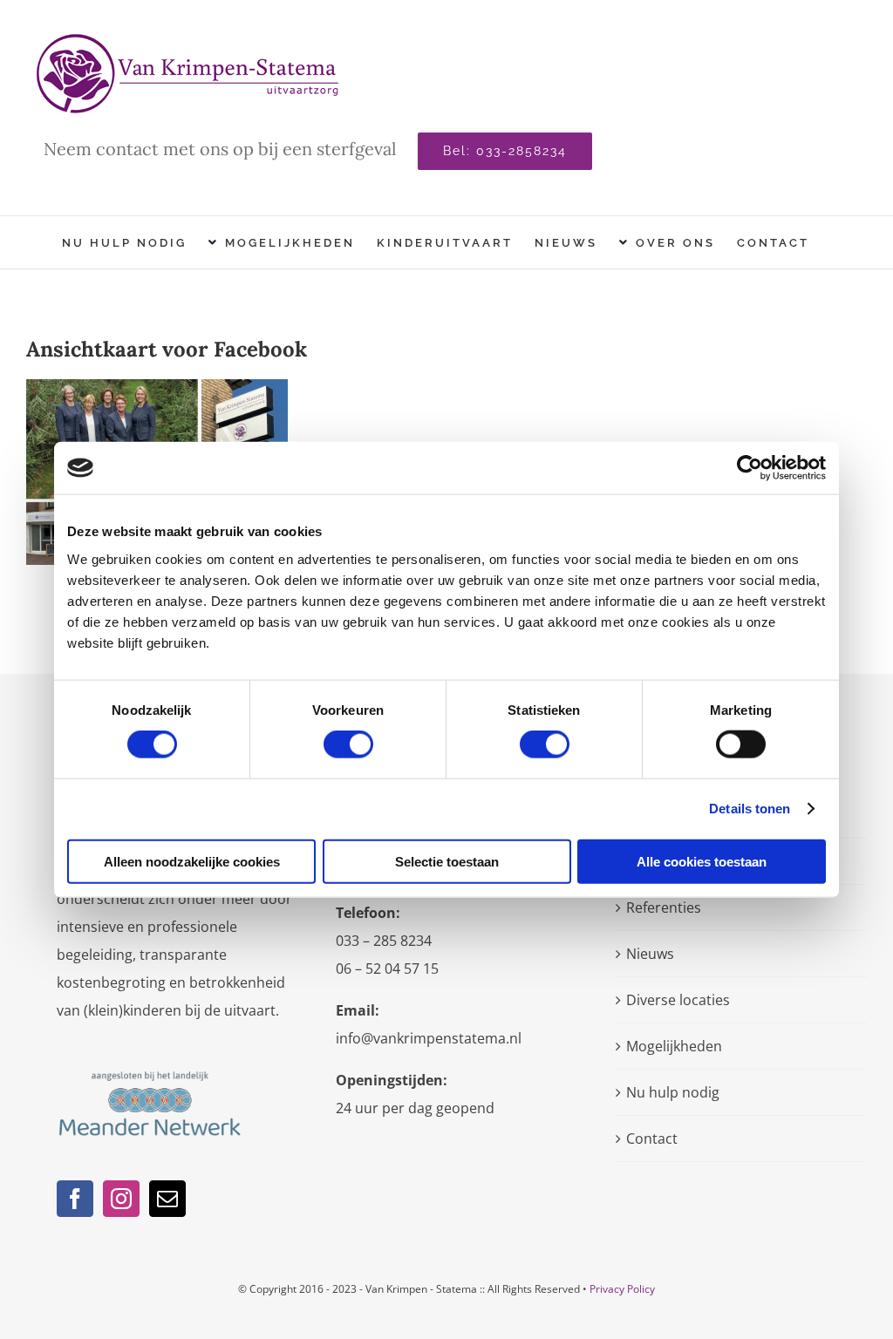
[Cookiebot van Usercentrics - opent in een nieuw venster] (749, 468)
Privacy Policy (622, 1288)
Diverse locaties (678, 999)
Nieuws (650, 953)
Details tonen (749, 808)
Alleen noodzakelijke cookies (192, 860)
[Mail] (167, 1198)
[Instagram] (121, 1198)
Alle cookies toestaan (702, 860)
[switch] (348, 744)
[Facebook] (75, 1198)
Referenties (663, 907)
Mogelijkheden (674, 1046)
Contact (652, 1138)
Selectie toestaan (447, 860)
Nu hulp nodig (672, 1092)
